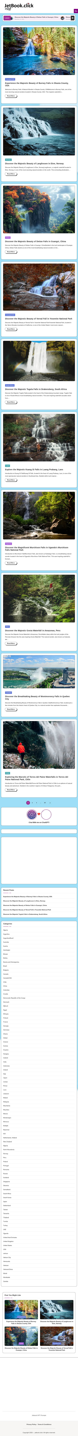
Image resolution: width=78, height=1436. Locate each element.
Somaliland (6, 1189)
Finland (5, 1018)
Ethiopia (5, 1014)
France (5, 1022)
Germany (6, 1030)
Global (5, 1038)
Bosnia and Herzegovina (11, 962)
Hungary (6, 1054)
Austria (5, 946)
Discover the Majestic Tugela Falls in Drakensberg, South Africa (36, 389)
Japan (5, 1078)
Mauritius (6, 1110)
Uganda (8, 543)
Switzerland (7, 1205)
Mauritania (6, 1106)
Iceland (5, 1058)
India (4, 1062)
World (5, 1273)
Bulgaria (6, 970)
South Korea (7, 1197)
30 (45, 802)
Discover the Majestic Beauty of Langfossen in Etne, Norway (34, 163)
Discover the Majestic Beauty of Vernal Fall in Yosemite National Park (45, 17)
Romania (6, 1169)
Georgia (5, 1026)
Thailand (6, 1217)
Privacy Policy (31, 1424)
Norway (8, 160)
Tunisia (5, 1221)
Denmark (6, 1002)
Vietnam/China (8, 1269)
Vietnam (6, 1265)
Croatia (5, 994)
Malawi (5, 1098)
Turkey (5, 1225)
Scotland (6, 1177)
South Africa (10, 385)
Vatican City (7, 1257)
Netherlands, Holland (10, 1137)
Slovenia (6, 1185)
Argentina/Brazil (8, 938)
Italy (4, 1074)
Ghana (5, 1034)
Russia (5, 1173)
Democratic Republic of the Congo (14, 998)
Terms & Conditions (44, 1424)
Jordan (5, 1082)
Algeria (5, 930)
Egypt (5, 1010)
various (5, 1253)
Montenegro (7, 1118)
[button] (50, 803)
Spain (5, 1201)
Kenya (5, 1086)
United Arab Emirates (10, 1237)
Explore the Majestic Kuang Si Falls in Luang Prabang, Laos (34, 469)
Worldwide (6, 1277)
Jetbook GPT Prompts (39, 1415)
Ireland (5, 1070)
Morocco (6, 1121)
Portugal (6, 1165)
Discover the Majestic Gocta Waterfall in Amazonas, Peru (32, 630)
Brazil (5, 966)
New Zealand (7, 1141)
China (8, 237)
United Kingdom (8, 1241)
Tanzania (6, 1213)
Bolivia (5, 958)
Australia (6, 942)
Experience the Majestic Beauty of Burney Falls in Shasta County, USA (27, 896)
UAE (4, 1229)
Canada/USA (10, 79)
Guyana (5, 1050)
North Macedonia (8, 1149)
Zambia (5, 1281)
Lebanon (6, 1094)
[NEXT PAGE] (50, 803)
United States (7, 1245)
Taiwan (5, 1209)
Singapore (6, 1181)
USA (4, 1249)
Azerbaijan (6, 950)
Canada (8, 692)
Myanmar (6, 1130)
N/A (4, 1133)
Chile (7, 773)
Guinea (5, 1046)
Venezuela (6, 1261)
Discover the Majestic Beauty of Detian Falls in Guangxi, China (35, 241)
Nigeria (5, 1145)
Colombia (6, 990)
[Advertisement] (39, 860)
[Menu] (76, 11)
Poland (5, 1161)
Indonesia (6, 1066)
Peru (7, 626)
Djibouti (5, 1006)
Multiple (5, 1125)
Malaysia (6, 1102)
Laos (7, 465)
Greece (5, 1042)
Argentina (6, 934)
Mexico (5, 1113)
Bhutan (5, 954)
